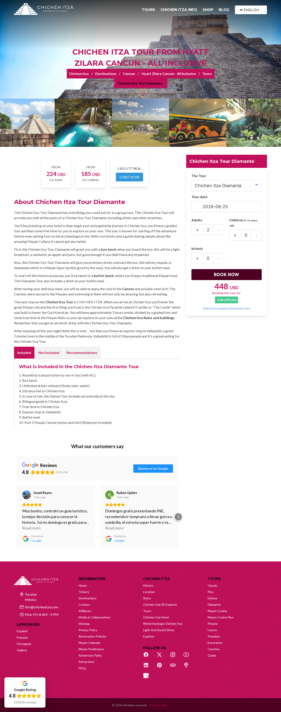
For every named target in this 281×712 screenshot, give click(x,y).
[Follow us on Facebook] (148, 657)
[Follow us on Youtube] (188, 657)
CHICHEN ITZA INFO (178, 10)
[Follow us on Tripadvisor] (175, 667)
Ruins (147, 598)
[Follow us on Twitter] (162, 657)
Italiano (22, 650)
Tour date (199, 197)
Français (22, 637)
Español (22, 631)
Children (243, 222)
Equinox (148, 636)
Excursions (215, 643)
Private (213, 623)
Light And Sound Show (158, 630)
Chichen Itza (79, 73)
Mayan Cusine (217, 611)
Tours (207, 73)
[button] (16, 516)
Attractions (87, 662)
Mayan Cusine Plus (221, 617)
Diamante (214, 604)
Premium (214, 636)
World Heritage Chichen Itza (162, 623)
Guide (212, 655)
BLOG (224, 10)
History (148, 585)
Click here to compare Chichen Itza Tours (226, 308)
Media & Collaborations (94, 617)
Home (83, 585)
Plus (211, 592)
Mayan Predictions (91, 649)
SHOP (208, 10)
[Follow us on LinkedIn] (148, 667)
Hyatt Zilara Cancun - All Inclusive (169, 73)
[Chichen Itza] (43, 9)
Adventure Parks (90, 655)
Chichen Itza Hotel (156, 617)
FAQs (82, 668)
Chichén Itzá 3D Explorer (160, 604)
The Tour (198, 176)
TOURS (148, 10)
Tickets (84, 592)
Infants (197, 248)
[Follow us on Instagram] (175, 657)
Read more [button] (31, 528)
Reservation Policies (92, 636)
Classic (212, 585)
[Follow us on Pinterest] (162, 667)
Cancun (129, 73)
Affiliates (85, 611)
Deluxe (212, 598)
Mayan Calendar (90, 643)
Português (24, 644)
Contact (84, 604)
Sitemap (84, 623)
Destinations (105, 73)
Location (149, 592)
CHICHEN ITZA (156, 579)
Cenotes (214, 649)
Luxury (212, 630)
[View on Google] (26, 494)
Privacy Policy (88, 630)
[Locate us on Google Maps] (188, 667)
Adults (196, 220)
